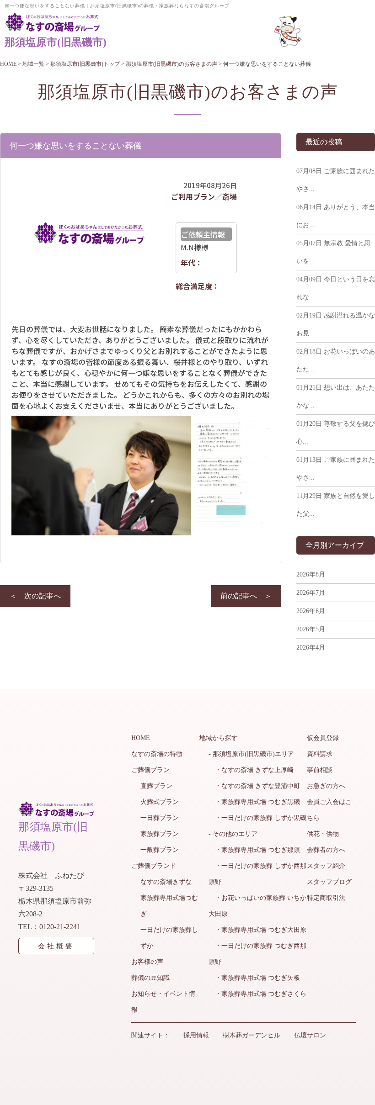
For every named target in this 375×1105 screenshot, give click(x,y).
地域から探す (218, 738)
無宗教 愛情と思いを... (333, 252)
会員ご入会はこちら (329, 809)
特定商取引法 (326, 897)
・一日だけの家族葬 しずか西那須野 (257, 873)
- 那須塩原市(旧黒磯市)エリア (251, 754)
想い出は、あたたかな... (335, 396)
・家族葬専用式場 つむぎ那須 (254, 849)
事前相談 (319, 770)
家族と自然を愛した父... (335, 504)
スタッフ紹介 (326, 865)
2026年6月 (310, 611)
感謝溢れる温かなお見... (335, 324)
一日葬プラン (159, 817)
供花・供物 (323, 833)
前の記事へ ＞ (246, 596)
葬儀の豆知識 (150, 977)
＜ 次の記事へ (35, 596)
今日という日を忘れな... (335, 288)
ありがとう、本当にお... (335, 216)
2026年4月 (310, 647)
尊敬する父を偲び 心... (335, 432)
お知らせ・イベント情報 (163, 1001)
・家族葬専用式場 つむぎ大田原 (257, 929)
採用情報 (196, 1035)
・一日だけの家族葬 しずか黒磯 (257, 817)
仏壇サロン (310, 1035)
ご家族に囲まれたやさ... (335, 180)
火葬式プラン (159, 801)
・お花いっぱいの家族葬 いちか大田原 (257, 905)
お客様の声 (147, 961)
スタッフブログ (329, 881)
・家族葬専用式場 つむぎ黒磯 (254, 801)
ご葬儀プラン (150, 770)
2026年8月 (310, 574)
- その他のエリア (233, 833)
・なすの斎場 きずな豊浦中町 (254, 785)
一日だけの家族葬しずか (169, 937)
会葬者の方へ (326, 849)
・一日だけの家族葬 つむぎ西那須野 (257, 953)
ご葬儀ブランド (153, 865)
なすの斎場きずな (166, 881)
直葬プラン (156, 785)
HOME (140, 738)
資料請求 (319, 754)
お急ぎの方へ (326, 785)
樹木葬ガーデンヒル (251, 1035)
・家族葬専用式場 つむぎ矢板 (254, 977)
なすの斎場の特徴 (156, 754)
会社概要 (56, 946)
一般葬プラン (159, 849)
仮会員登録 (323, 738)
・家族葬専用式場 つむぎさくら (257, 993)
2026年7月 (310, 592)
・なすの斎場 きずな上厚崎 (251, 770)
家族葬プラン (159, 833)
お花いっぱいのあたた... (335, 360)
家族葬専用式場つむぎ (169, 905)
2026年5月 (310, 629)
